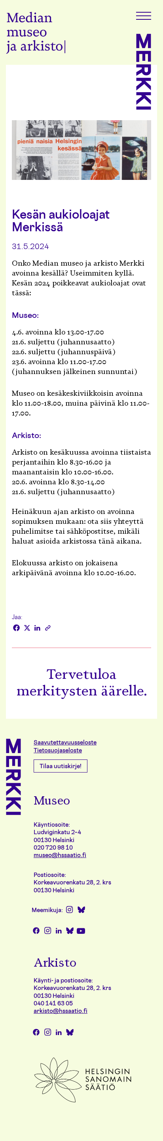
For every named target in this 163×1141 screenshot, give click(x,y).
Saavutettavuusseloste (65, 742)
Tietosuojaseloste (58, 750)
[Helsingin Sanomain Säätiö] (83, 1101)
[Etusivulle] (35, 34)
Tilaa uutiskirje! (61, 766)
